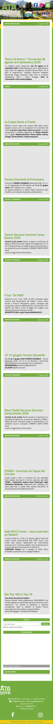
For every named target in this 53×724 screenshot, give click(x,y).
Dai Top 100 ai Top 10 (18, 594)
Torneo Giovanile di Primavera (24, 179)
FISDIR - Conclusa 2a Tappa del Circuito (25, 472)
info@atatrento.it (18, 701)
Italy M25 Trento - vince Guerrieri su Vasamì (26, 533)
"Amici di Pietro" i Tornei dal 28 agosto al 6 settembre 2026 (25, 60)
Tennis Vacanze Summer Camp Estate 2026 (24, 236)
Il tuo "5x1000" (14, 295)
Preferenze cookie (26, 708)
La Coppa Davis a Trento (20, 121)
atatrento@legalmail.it (35, 701)
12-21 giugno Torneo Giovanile (25, 355)
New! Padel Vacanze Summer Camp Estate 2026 (24, 412)
